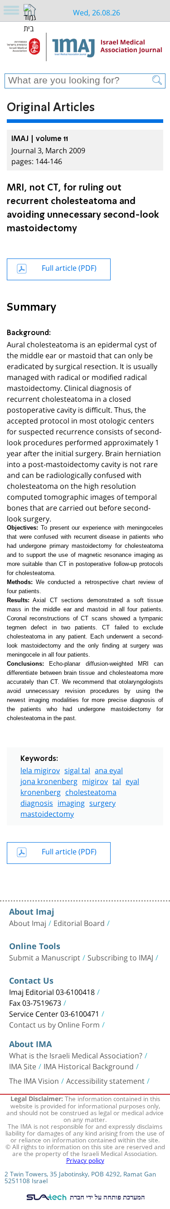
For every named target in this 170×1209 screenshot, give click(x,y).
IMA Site (22, 1065)
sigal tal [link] (77, 769)
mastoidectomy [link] (47, 812)
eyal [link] (132, 780)
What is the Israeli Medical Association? (75, 1054)
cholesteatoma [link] (91, 791)
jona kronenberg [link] (49, 780)
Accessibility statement (105, 1080)
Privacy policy (85, 1159)
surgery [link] (102, 802)
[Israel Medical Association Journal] (85, 51)
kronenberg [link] (40, 791)
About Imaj (27, 922)
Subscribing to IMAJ (120, 956)
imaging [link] (71, 802)
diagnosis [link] (36, 802)
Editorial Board (79, 922)
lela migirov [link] (40, 769)
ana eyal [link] (109, 769)
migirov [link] (95, 780)
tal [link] (116, 780)
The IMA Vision (34, 1080)
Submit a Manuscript (44, 956)
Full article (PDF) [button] (69, 266)
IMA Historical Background (89, 1065)
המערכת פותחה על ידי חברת (106, 1196)
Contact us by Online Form (54, 1024)
